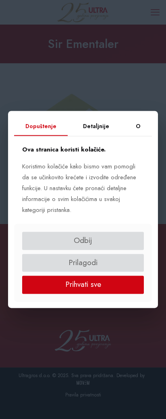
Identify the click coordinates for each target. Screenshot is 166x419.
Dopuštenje (40, 126)
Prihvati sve (83, 284)
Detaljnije (96, 126)
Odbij (83, 240)
